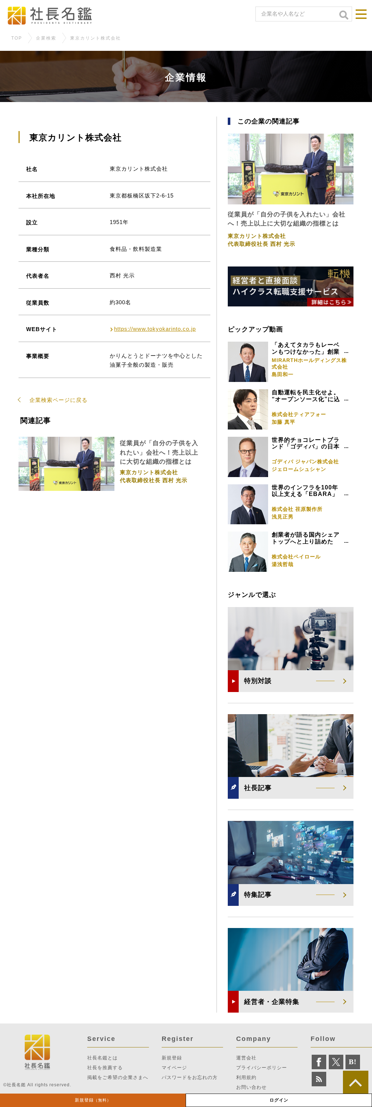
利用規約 (246, 1077)
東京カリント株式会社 (95, 38)
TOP (16, 38)
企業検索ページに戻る (58, 400)
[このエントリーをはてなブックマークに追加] (352, 1062)
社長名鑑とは (102, 1058)
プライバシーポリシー (261, 1067)
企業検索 (46, 38)
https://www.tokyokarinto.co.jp (155, 329)
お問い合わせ (251, 1087)
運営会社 (246, 1058)
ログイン (279, 1100)
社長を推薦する (105, 1067)
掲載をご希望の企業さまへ (117, 1077)
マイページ (174, 1067)
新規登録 (93, 1100)
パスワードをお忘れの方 (190, 1077)
